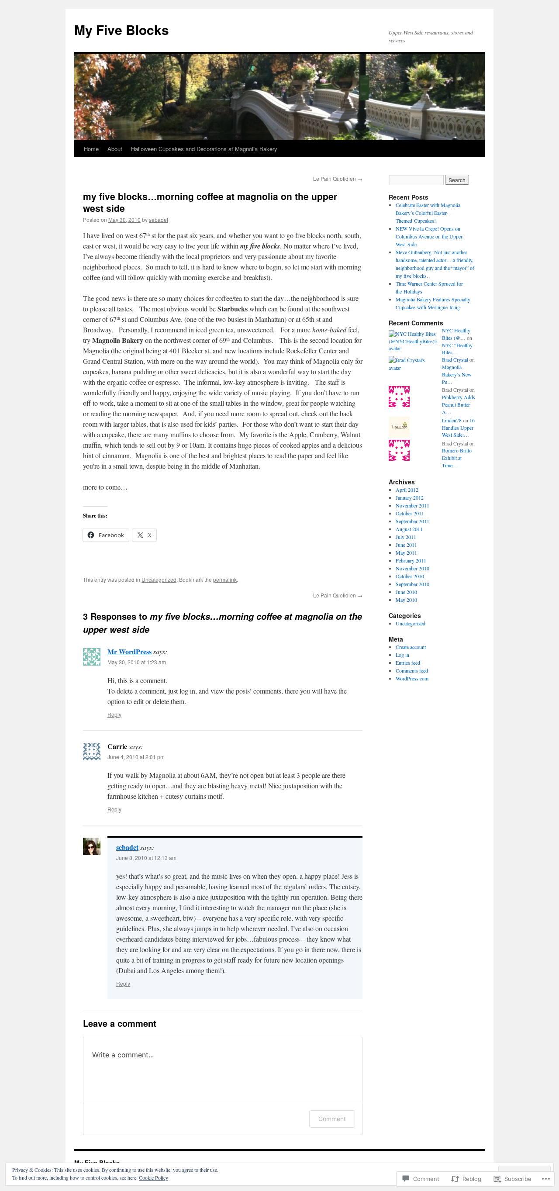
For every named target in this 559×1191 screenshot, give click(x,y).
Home (91, 149)
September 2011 (412, 521)
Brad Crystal (455, 359)
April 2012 (407, 489)
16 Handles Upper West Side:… (458, 427)
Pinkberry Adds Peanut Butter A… (458, 404)
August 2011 (409, 528)
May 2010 (406, 599)
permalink (225, 579)
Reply (114, 714)
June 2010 (406, 591)
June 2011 (406, 544)
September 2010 (412, 583)
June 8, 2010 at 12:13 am (146, 857)
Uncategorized (158, 579)
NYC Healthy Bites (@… (456, 334)
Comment (332, 1118)
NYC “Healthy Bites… (457, 349)
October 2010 (410, 576)
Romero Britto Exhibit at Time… (457, 458)
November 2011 (412, 505)
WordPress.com (412, 678)
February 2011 (411, 560)
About (114, 149)
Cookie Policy (153, 1177)
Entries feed (408, 662)
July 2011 (406, 536)
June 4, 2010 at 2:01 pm (136, 756)
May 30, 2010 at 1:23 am (136, 662)
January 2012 (410, 497)
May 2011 (406, 552)
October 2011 (410, 513)
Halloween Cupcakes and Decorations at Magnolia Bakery (204, 149)
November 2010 (412, 568)
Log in (402, 654)
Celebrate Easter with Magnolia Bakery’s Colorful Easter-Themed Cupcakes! (428, 212)
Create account (411, 646)
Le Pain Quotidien (337, 178)
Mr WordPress (129, 651)
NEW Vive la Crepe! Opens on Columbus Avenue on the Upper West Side (429, 236)
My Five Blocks (121, 29)
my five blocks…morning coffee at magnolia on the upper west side (210, 202)
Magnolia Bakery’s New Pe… (457, 374)
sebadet (158, 219)
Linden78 (452, 420)
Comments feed (412, 670)
